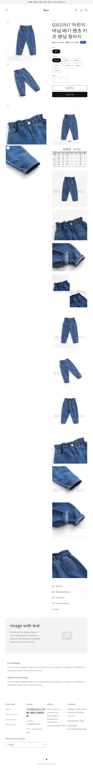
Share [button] (57, 609)
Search (8, 709)
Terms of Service (12, 714)
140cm (57, 70)
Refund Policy (11, 725)
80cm (57, 60)
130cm (78, 65)
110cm (57, 65)
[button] (6, 10)
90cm (66, 60)
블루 (56, 51)
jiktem (43, 764)
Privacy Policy (11, 720)
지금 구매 (70, 94)
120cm (67, 65)
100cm (76, 60)
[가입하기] (43, 744)
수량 (53, 75)
